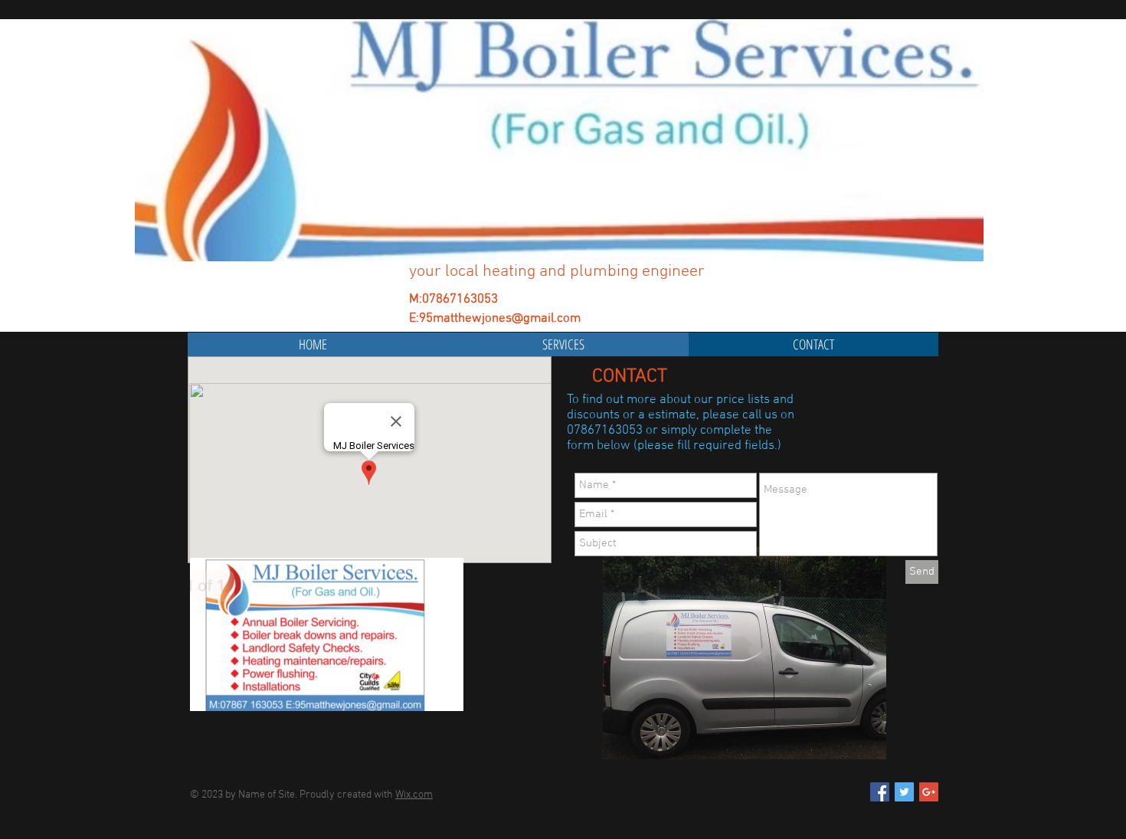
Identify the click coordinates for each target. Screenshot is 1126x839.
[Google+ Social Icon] (928, 791)
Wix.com (414, 794)
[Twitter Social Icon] (904, 791)
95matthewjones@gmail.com (500, 318)
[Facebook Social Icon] (879, 791)
